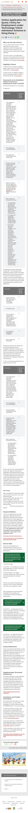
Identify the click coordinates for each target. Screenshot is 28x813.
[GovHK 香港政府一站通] (7, 1)
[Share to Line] (15, 37)
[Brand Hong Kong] (19, 808)
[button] (19, 2)
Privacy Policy (13, 804)
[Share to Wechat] (18, 37)
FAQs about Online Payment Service (12, 536)
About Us (4, 801)
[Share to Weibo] (11, 37)
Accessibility (18, 801)
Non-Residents (8, 5)
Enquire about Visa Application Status (13, 780)
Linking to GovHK (6, 803)
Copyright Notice (15, 803)
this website (21, 60)
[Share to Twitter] (8, 37)
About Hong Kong (11, 801)
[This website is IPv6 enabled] (14, 808)
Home (2, 5)
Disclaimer (22, 803)
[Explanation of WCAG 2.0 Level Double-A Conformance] (8, 808)
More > (7, 789)
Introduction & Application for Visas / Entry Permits (12, 7)
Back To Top (13, 797)
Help (24, 801)
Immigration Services (17, 5)
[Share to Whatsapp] (13, 37)
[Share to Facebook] (6, 37)
